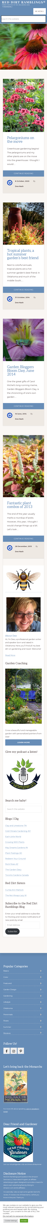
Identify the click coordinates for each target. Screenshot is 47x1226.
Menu (41, 11)
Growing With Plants (14, 842)
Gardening (7, 996)
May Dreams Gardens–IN (16, 848)
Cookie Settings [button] (11, 1221)
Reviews (6, 1033)
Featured (7, 983)
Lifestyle (6, 1002)
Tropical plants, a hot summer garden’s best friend (23, 254)
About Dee (11, 635)
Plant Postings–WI (13, 853)
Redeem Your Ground (15, 859)
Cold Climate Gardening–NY (18, 831)
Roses (6, 1021)
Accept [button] (24, 1221)
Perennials (8, 1014)
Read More (10, 655)
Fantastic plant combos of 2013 (19, 505)
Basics (6, 971)
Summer (7, 1027)
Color (5, 977)
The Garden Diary (13, 870)
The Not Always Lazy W (16, 895)
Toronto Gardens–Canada (17, 875)
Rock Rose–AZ (11, 864)
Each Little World (13, 837)
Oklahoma (8, 1008)
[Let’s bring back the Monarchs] (15, 1103)
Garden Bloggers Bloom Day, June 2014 (20, 371)
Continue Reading (29, 174)
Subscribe (12, 931)
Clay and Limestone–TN (16, 826)
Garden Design (9, 989)
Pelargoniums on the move (20, 140)
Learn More (23, 742)
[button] (40, 15)
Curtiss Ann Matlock (14, 890)
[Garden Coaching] (23, 696)
